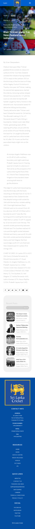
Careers (17, 492)
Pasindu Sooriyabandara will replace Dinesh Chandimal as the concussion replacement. (22, 338)
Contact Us (17, 481)
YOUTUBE (18, 516)
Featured (6, 25)
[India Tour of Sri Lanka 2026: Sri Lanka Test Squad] (10, 362)
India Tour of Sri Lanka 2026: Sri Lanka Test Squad (21, 360)
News (17, 452)
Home (17, 449)
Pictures (17, 463)
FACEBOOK (17, 507)
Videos (17, 460)
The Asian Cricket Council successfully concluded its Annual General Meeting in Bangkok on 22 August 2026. (22, 315)
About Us (17, 478)
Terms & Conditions (17, 495)
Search (26, 307)
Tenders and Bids (17, 484)
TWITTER (17, 513)
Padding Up (15, 25)
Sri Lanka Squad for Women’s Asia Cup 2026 (22, 349)
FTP (17, 469)
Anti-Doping (17, 489)
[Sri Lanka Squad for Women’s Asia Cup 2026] (10, 351)
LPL (18, 466)
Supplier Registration (17, 487)
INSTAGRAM (17, 510)
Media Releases (17, 457)
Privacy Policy (17, 498)
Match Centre (17, 455)
